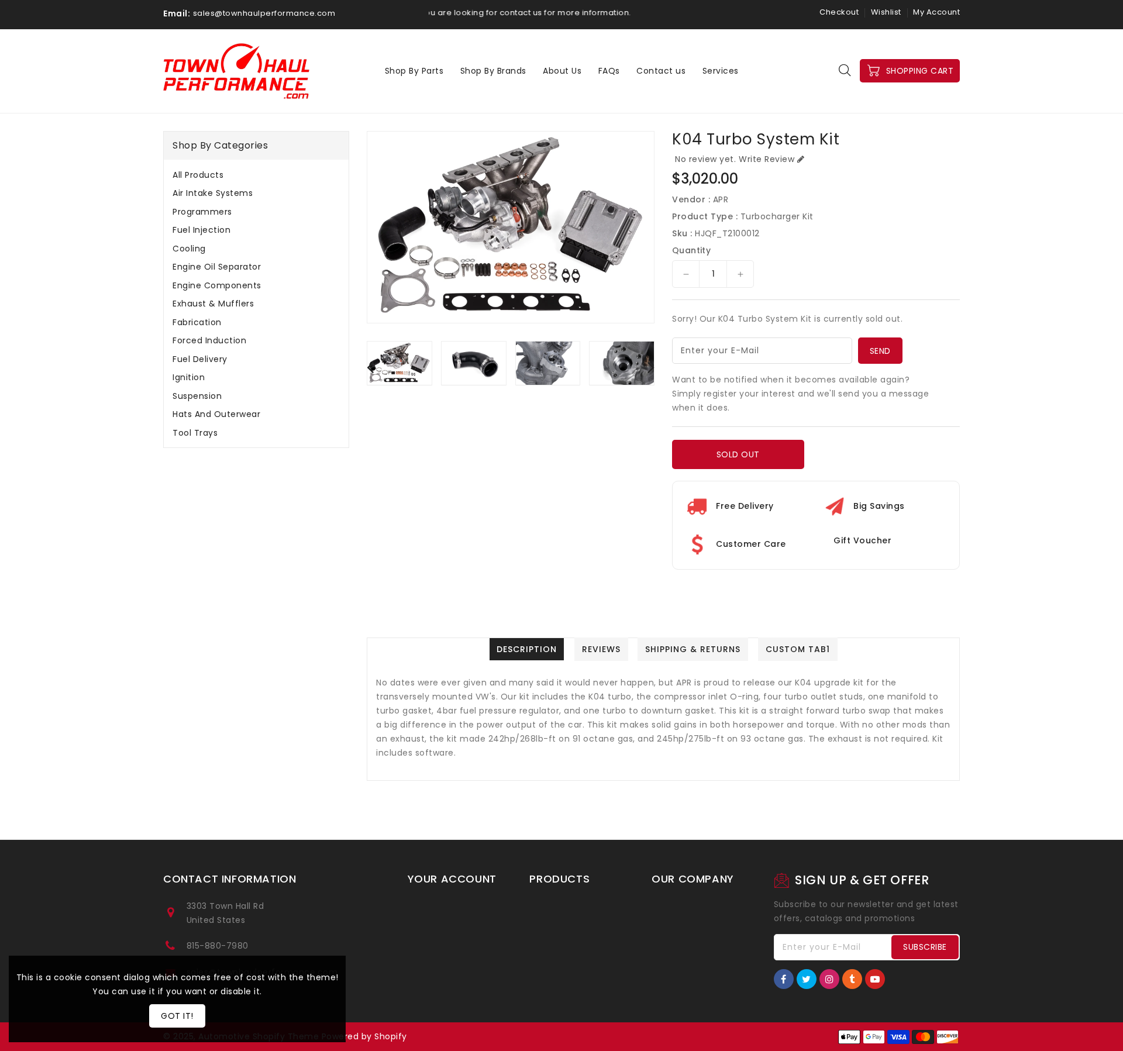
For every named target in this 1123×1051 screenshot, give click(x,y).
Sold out (738, 454)
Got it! (177, 1016)
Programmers (202, 212)
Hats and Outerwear (216, 414)
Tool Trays (195, 433)
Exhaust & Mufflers (213, 303)
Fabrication (197, 322)
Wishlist (886, 12)
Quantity (691, 250)
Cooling (189, 248)
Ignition (189, 377)
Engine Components (217, 285)
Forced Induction (209, 340)
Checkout (839, 12)
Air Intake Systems (213, 193)
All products (198, 175)
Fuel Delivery (200, 359)
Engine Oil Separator (217, 267)
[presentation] (370, 367)
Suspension (197, 396)
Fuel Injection (201, 230)
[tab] (256, 175)
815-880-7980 (218, 946)
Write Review (766, 159)
